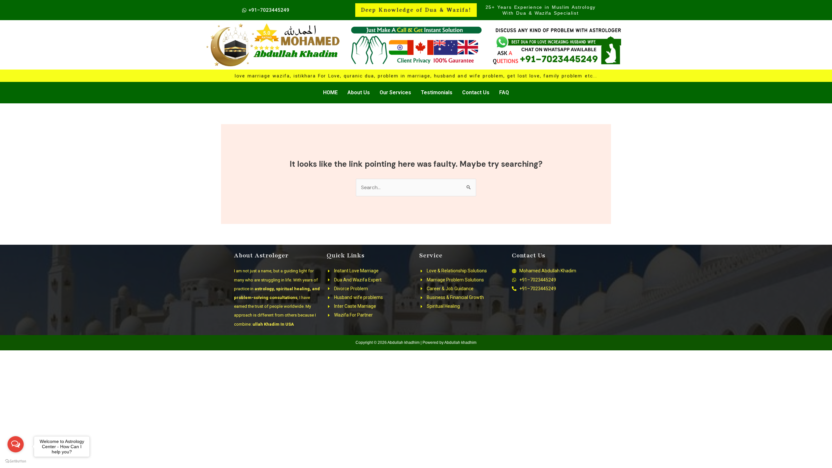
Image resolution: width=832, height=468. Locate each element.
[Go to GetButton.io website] (15, 461)
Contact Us (475, 92)
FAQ (504, 92)
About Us (358, 92)
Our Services (395, 92)
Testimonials (436, 92)
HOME (330, 92)
